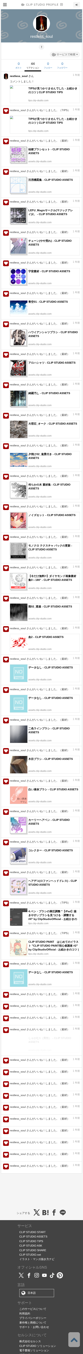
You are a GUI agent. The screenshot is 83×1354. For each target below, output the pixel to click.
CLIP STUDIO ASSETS (33, 1255)
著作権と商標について (32, 1341)
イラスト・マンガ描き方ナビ (36, 1277)
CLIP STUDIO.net (30, 1273)
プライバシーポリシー (32, 1336)
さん (22, 76)
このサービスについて (32, 1327)
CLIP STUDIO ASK (30, 1264)
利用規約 (24, 1332)
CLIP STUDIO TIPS (31, 1259)
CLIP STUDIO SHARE (32, 1268)
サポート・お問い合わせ (34, 1345)
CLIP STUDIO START (32, 1250)
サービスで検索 (66, 54)
